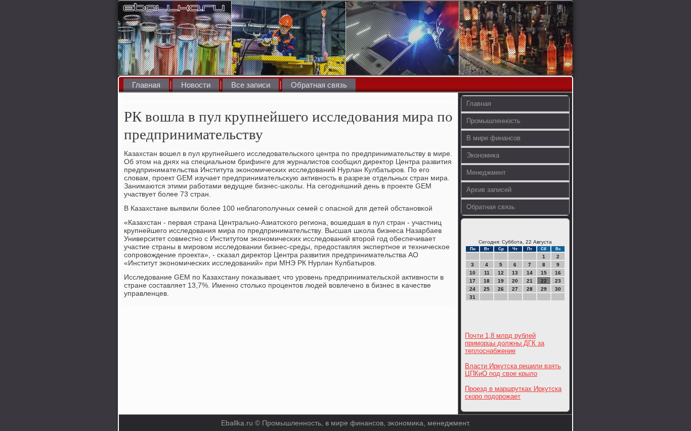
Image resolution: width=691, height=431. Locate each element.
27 (515, 289)
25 (487, 289)
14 (530, 273)
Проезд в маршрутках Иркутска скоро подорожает (513, 392)
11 (487, 273)
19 (501, 281)
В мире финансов (493, 138)
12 (501, 273)
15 (544, 273)
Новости (195, 85)
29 (544, 289)
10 (472, 273)
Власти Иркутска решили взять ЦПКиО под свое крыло (513, 369)
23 (558, 281)
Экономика (482, 155)
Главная (146, 85)
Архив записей (488, 189)
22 (544, 281)
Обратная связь (319, 85)
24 (472, 289)
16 (558, 273)
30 (558, 289)
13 (515, 273)
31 (472, 297)
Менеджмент (486, 172)
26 (501, 289)
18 (487, 281)
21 (530, 281)
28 (530, 289)
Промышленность (493, 121)
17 (472, 281)
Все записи (250, 85)
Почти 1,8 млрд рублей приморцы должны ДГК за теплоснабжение (504, 343)
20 (515, 281)
